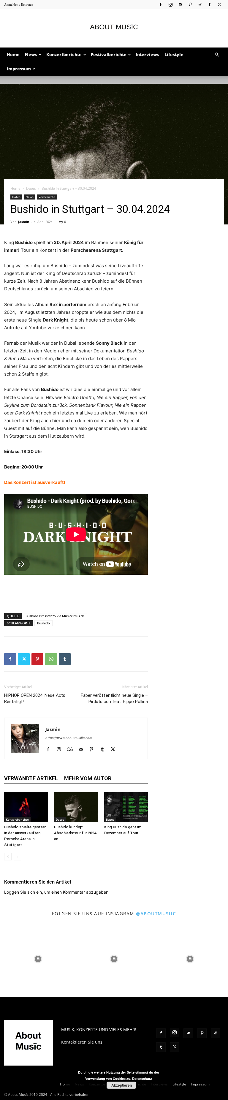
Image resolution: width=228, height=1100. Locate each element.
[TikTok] (199, 4)
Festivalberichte (108, 54)
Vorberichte (47, 197)
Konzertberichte (64, 54)
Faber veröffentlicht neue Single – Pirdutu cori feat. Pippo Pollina (114, 698)
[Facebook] (160, 4)
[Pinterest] (190, 4)
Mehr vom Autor (87, 778)
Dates (31, 188)
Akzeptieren (121, 1085)
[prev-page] (8, 856)
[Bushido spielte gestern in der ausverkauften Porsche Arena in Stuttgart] (26, 807)
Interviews (147, 54)
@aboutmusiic (156, 914)
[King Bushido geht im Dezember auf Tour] (126, 807)
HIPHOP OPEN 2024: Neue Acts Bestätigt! (34, 698)
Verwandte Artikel (31, 778)
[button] (217, 55)
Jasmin (23, 221)
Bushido (43, 623)
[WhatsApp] (51, 659)
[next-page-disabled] (17, 856)
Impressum (19, 69)
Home (13, 54)
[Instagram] (170, 4)
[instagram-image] (38, 959)
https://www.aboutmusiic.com (68, 738)
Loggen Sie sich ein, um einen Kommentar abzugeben (56, 892)
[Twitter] (219, 4)
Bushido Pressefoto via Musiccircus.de (55, 616)
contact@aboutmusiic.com (87, 1048)
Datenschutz (142, 1078)
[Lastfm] (72, 749)
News (31, 54)
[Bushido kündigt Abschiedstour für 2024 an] (76, 807)
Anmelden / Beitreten (18, 4)
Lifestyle (173, 54)
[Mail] (180, 4)
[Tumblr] (209, 4)
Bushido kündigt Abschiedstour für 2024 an (75, 833)
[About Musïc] (114, 28)
